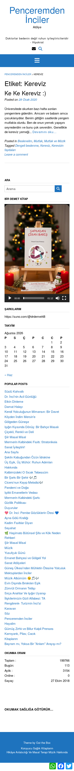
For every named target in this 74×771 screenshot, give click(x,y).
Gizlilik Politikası (15, 502)
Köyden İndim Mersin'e (20, 416)
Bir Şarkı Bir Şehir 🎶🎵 (21, 477)
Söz (7, 613)
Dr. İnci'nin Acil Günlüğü (20, 396)
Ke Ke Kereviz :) (25, 93)
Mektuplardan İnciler (18, 573)
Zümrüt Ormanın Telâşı (20, 588)
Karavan (10, 608)
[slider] (33, 298)
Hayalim (10, 623)
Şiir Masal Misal (15, 437)
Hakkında (11, 467)
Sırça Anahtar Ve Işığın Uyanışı (25, 593)
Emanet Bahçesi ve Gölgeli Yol (25, 558)
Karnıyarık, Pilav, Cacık (20, 633)
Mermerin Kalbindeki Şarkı (22, 497)
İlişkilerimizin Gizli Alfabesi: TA (25, 598)
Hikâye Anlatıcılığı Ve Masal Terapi (27, 752)
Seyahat (10, 528)
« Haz (9, 375)
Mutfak (38, 141)
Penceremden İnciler (37, 14)
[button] (37, 60)
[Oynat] (10, 298)
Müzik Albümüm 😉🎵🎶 (22, 578)
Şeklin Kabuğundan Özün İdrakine (27, 457)
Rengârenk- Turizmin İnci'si (23, 603)
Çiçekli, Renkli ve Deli (19, 432)
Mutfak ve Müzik (54, 141)
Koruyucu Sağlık (30, 748)
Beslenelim (25, 141)
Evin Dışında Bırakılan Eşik (22, 583)
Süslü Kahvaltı (14, 391)
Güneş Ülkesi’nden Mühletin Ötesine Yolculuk (35, 568)
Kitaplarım (11, 638)
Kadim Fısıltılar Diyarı (19, 523)
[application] (37, 253)
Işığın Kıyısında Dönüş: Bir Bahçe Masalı (32, 427)
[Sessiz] (58, 298)
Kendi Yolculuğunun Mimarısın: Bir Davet (32, 411)
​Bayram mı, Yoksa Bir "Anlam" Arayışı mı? (33, 643)
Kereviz (45, 145)
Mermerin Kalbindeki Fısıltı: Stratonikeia (31, 442)
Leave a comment (16, 154)
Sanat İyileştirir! (15, 447)
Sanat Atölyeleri (15, 563)
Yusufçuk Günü (15, 552)
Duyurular (11, 507)
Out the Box (43, 743)
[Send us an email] (34, 48)
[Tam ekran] (64, 298)
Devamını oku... (44, 132)
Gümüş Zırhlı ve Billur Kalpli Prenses (29, 628)
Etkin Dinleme (14, 401)
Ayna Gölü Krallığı (16, 518)
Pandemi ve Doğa (17, 487)
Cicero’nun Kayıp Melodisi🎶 (24, 482)
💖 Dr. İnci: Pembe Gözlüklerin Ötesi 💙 (32, 512)
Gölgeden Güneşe (17, 421)
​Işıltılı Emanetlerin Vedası (21, 492)
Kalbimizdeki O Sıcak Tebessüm (26, 472)
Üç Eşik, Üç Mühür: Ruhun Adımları (28, 462)
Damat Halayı (14, 406)
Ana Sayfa (11, 452)
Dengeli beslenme (27, 145)
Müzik (9, 547)
